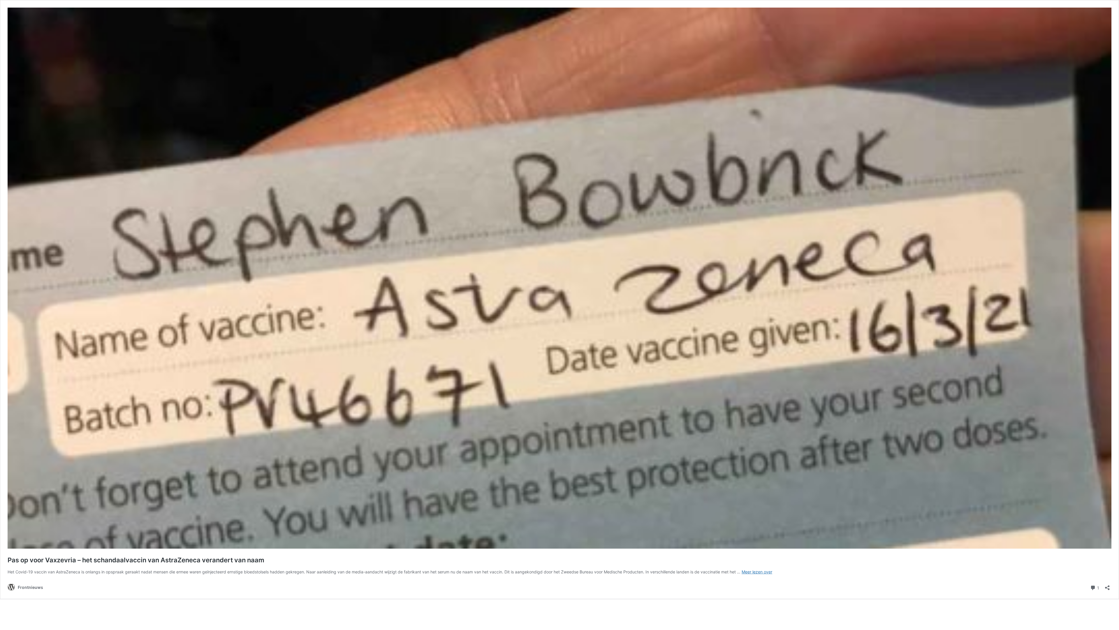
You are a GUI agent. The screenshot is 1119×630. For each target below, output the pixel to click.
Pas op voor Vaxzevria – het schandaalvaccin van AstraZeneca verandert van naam (136, 560)
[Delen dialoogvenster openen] (1107, 585)
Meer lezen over (757, 571)
